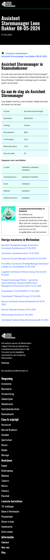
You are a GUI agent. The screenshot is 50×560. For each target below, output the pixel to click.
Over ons (5, 547)
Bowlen (4, 450)
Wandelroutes (7, 404)
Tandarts (5, 480)
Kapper (4, 465)
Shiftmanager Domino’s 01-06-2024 (17, 315)
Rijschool (5, 496)
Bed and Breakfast (9, 430)
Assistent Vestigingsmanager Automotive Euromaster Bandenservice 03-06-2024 (19, 246)
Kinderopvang (7, 470)
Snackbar (5, 435)
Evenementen (6, 526)
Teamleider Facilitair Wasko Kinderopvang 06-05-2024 (24, 320)
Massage (5, 455)
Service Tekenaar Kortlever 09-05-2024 (18, 309)
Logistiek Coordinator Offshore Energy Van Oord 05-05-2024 (24, 273)
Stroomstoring (7, 394)
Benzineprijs (6, 389)
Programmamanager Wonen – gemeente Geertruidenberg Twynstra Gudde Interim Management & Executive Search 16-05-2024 (21, 283)
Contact (5, 542)
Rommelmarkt (7, 414)
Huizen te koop (7, 521)
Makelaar (5, 475)
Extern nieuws (7, 531)
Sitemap (5, 363)
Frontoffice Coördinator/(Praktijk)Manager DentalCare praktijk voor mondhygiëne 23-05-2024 (25, 265)
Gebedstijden (7, 399)
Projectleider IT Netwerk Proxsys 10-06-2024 (20, 296)
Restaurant (6, 424)
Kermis (4, 445)
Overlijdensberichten (10, 409)
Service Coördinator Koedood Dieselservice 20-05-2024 (23, 303)
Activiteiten (6, 383)
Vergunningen (7, 516)
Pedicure (5, 491)
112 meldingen (7, 506)
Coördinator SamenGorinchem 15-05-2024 (20, 253)
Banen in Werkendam (10, 511)
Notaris (4, 485)
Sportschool (6, 440)
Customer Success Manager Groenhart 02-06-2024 (23, 258)
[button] (46, 4)
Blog (3, 552)
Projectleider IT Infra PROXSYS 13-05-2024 (20, 291)
